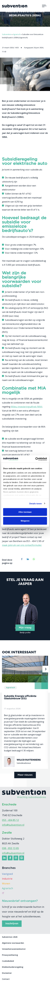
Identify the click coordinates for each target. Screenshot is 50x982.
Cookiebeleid (8, 961)
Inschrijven (11, 923)
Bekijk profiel (25, 632)
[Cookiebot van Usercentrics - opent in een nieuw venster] (35, 459)
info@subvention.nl (13, 824)
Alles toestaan (25, 512)
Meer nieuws (25, 775)
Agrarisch (7, 888)
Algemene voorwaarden (13, 943)
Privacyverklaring (10, 955)
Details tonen (35, 503)
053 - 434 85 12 (10, 820)
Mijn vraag (25, 627)
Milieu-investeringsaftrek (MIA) (26, 406)
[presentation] (4, 669)
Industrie (7, 878)
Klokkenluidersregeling (12, 967)
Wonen (6, 883)
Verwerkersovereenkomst (14, 949)
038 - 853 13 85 (10, 848)
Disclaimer (7, 973)
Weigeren (25, 521)
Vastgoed (7, 873)
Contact (6, 979)
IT (3, 893)
